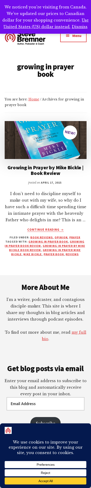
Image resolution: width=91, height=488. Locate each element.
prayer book (54, 254)
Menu (76, 35)
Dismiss (80, 26)
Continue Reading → (45, 230)
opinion (61, 237)
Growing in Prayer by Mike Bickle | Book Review (45, 170)
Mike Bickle (32, 254)
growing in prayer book (48, 241)
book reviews (41, 237)
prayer (74, 237)
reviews (72, 254)
